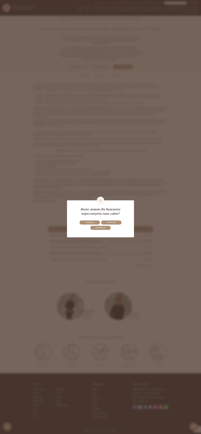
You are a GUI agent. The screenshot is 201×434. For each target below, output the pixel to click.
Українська (111, 222)
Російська (89, 222)
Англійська (100, 228)
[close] (100, 200)
